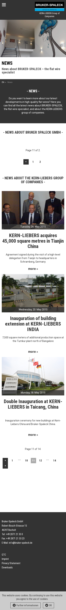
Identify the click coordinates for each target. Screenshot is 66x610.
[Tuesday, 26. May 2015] (33, 209)
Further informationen (27, 605)
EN (3, 82)
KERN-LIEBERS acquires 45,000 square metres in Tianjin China (33, 241)
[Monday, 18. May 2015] (33, 375)
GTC (4, 554)
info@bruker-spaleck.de (20, 542)
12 (40, 460)
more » (33, 269)
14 (54, 460)
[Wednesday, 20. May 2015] (33, 293)
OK (50, 605)
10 (26, 460)
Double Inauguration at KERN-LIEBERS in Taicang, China (33, 404)
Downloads (7, 567)
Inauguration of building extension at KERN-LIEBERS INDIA (33, 323)
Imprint (5, 559)
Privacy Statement (11, 563)
